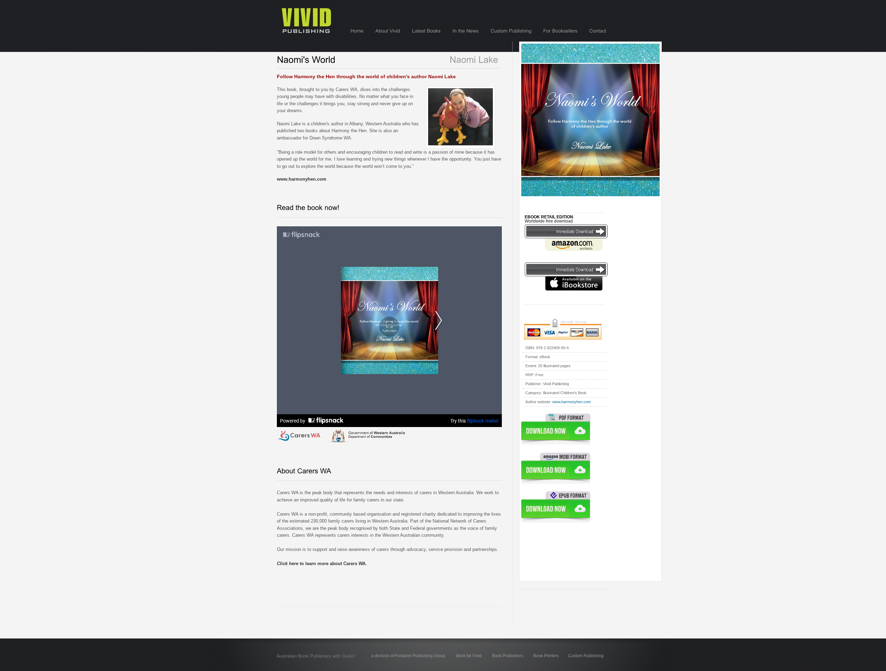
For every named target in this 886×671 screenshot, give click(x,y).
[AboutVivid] (388, 30)
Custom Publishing (586, 656)
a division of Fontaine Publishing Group (408, 656)
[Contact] (598, 30)
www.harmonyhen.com (571, 402)
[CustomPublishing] (511, 30)
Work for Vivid (469, 656)
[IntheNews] (466, 30)
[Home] (357, 30)
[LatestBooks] (426, 30)
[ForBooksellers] (560, 30)
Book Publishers (507, 656)
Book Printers (546, 656)
